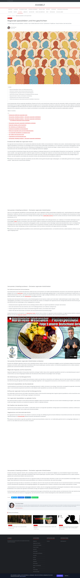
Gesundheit (53, 9)
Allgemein (16, 9)
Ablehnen (66, 575)
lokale (15, 221)
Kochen (34, 557)
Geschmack (20, 293)
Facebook (21, 497)
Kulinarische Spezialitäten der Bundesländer (18, 128)
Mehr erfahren (23, 576)
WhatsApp (36, 497)
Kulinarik (13, 15)
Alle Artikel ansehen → (19, 508)
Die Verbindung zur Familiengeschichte (17, 127)
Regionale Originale (22, 314)
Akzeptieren (59, 575)
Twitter (14, 497)
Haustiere (34, 555)
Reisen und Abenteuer (37, 565)
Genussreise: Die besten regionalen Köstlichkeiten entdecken (22, 123)
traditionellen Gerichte (48, 215)
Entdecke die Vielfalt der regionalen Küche (18, 115)
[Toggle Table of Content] (8, 113)
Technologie (35, 569)
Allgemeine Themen (23, 9)
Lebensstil (35, 561)
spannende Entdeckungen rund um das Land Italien (17, 526)
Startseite (10, 9)
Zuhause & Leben (36, 571)
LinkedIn (28, 497)
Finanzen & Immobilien (32, 9)
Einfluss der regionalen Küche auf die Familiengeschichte (21, 130)
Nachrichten (35, 563)
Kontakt (48, 541)
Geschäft (48, 9)
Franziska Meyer (19, 503)
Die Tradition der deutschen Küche (16, 134)
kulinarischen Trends (31, 313)
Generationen (28, 296)
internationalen (21, 416)
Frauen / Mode (42, 9)
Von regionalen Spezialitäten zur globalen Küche (19, 132)
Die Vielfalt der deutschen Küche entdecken (20, 120)
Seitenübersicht (63, 541)
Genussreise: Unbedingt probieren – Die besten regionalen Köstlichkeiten (25, 117)
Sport (34, 567)
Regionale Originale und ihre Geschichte (17, 125)
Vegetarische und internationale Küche (17, 136)
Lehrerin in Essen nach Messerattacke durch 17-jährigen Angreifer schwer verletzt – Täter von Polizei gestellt (68, 527)
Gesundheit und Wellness (62, 9)
